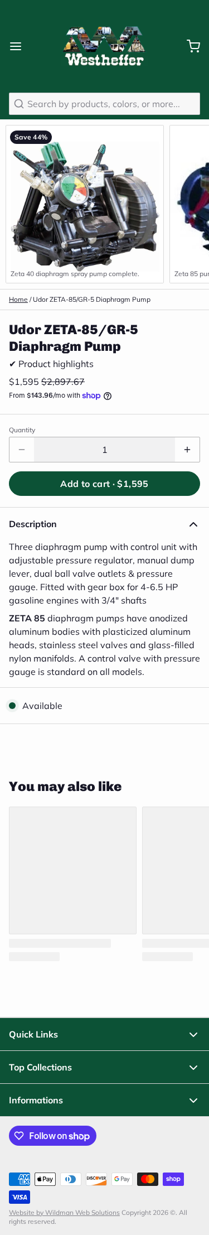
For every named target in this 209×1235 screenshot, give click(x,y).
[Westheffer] (104, 46)
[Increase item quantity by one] (187, 449)
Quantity (22, 430)
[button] (104, 483)
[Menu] (20, 46)
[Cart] (189, 46)
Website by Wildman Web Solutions (64, 1212)
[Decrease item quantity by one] (21, 449)
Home (18, 299)
